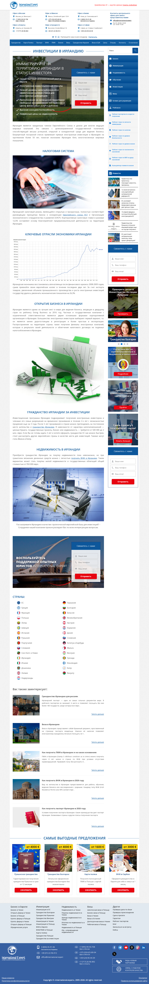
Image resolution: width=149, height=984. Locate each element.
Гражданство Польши (44, 936)
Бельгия (70, 613)
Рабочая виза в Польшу (96, 924)
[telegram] (120, 947)
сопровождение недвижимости (70, 931)
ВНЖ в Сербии (123, 874)
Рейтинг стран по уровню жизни (123, 144)
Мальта (70, 648)
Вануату (70, 673)
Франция (25, 613)
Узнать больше (123, 441)
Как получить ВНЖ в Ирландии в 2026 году (63, 780)
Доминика (26, 668)
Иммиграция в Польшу (45, 924)
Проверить (123, 314)
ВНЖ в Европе (41, 927)
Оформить (26, 890)
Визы (115, 94)
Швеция (25, 628)
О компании (133, 43)
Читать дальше (97, 714)
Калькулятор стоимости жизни (123, 166)
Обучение (117, 80)
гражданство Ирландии (43, 427)
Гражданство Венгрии (45, 918)
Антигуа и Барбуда (75, 643)
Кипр (69, 668)
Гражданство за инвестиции (47, 939)
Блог (114, 924)
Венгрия (71, 653)
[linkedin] (143, 947)
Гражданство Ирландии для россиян (60, 696)
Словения (71, 638)
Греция (24, 607)
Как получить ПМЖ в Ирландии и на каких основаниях (69, 752)
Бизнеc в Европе (19, 906)
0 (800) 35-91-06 (86, 20)
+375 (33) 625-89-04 (56, 20)
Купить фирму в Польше (20, 919)
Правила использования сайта (134, 981)
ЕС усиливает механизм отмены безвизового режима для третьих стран (129, 204)
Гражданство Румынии (45, 916)
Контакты (122, 43)
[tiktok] (138, 947)
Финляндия (72, 663)
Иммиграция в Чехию (45, 921)
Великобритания (74, 618)
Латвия (24, 673)
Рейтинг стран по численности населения (123, 151)
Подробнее (123, 374)
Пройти (123, 407)
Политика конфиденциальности (16, 981)
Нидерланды (27, 678)
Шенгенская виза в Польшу (98, 910)
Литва (24, 623)
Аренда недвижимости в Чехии (71, 919)
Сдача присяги (119, 916)
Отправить (85, 103)
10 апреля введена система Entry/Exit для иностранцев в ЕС (129, 214)
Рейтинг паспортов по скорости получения (123, 115)
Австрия (70, 623)
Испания (25, 633)
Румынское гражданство (26, 874)
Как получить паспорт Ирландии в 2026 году (64, 808)
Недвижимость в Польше (72, 928)
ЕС (22, 602)
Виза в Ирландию (50, 724)
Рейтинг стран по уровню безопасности (121, 137)
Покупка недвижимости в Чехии (72, 914)
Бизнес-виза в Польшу (96, 913)
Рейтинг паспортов (120, 921)
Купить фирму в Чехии (20, 922)
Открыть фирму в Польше (21, 924)
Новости (117, 173)
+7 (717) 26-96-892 (20, 31)
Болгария (71, 607)
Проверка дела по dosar (122, 910)
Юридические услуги (19, 927)
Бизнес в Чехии (17, 910)
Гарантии (116, 918)
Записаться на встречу (122, 927)
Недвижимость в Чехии (71, 910)
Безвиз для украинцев (122, 101)
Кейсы (115, 930)
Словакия (25, 648)
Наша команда (8, 978)
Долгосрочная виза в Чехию (98, 922)
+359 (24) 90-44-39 (85, 31)
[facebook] (114, 947)
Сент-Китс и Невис (29, 653)
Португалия (26, 643)
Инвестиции (118, 87)
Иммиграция (118, 66)
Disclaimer (143, 978)
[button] (119, 344)
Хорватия (71, 628)
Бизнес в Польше (18, 916)
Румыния (25, 638)
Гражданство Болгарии (58, 874)
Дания (70, 633)
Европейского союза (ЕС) (75, 215)
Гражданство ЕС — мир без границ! (116, 5)
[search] (135, 50)
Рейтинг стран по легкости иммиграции (121, 123)
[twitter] (114, 954)
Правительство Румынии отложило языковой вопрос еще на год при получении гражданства (129, 226)
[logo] (26, 5)
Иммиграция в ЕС (43, 910)
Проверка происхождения (123, 913)
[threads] (132, 947)
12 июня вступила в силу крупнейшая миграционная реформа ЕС (128, 193)
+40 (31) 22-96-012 (53, 31)
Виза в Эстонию (93, 919)
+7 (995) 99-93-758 (20, 20)
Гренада (70, 658)
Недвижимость (119, 73)
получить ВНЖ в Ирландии (84, 458)
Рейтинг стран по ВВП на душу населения (122, 159)
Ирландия (25, 658)
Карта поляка (91, 874)
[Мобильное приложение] (6, 492)
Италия (24, 663)
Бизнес (115, 59)
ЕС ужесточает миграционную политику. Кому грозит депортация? (128, 237)
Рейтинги (116, 108)
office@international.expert (52, 957)
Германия (71, 602)
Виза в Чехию (92, 916)
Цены (105, 43)
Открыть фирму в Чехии (20, 913)
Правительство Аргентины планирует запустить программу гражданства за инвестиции (129, 182)
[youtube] (126, 947)
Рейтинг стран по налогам (121, 130)
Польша (25, 618)
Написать (92, 37)
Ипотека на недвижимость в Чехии (73, 924)
